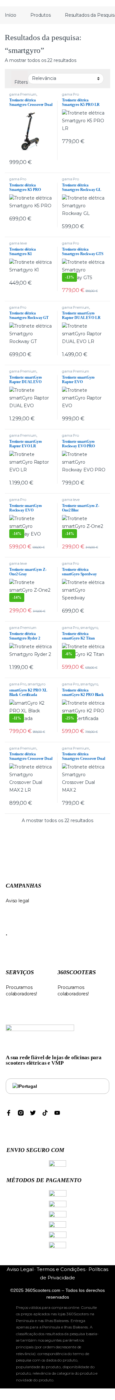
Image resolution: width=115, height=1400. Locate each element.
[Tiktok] (45, 1113)
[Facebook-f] (9, 1113)
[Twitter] (33, 1113)
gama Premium (22, 94)
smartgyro (89, 627)
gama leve (18, 243)
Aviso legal (17, 901)
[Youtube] (57, 1113)
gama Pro (70, 94)
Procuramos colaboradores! (73, 990)
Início (10, 15)
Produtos (40, 15)
